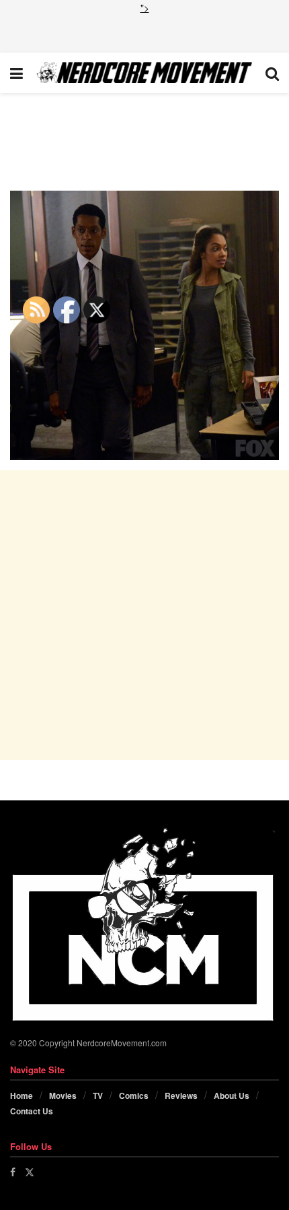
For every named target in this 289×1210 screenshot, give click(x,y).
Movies (63, 1095)
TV (98, 1095)
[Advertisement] (144, 32)
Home (21, 1095)
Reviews (181, 1095)
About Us (231, 1095)
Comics (134, 1095)
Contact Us (31, 1111)
